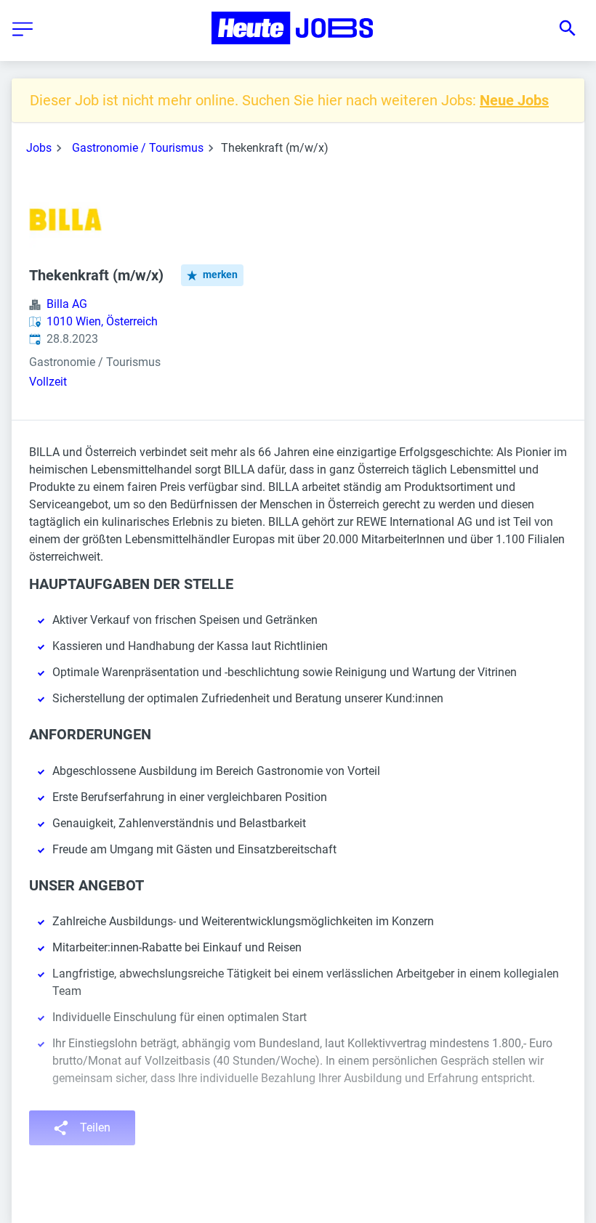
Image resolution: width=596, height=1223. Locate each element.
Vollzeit (48, 382)
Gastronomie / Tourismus (138, 148)
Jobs (39, 148)
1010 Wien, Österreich (102, 321)
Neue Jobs (514, 100)
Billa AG (67, 304)
